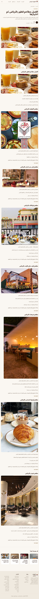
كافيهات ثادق (7, 587)
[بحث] (2, 2)
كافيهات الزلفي (7, 577)
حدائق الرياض (7, 590)
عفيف (18, 591)
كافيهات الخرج (17, 587)
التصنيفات (18, 1)
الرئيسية (23, 1)
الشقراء (8, 580)
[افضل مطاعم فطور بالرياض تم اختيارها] (19, 59)
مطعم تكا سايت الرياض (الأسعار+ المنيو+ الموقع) (34, 561)
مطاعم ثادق (7, 583)
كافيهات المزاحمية (6, 584)
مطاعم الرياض (33, 6)
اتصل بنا (9, 1)
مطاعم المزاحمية (6, 576)
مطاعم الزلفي (17, 585)
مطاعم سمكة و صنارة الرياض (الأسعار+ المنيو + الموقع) (5, 561)
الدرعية (18, 590)
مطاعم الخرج (17, 581)
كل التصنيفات (26, 577)
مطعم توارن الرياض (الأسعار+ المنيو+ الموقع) (15, 561)
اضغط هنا (36, 163)
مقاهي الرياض (17, 577)
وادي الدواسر (17, 588)
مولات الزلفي (7, 589)
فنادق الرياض (7, 586)
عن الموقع (13, 1)
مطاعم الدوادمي (16, 584)
